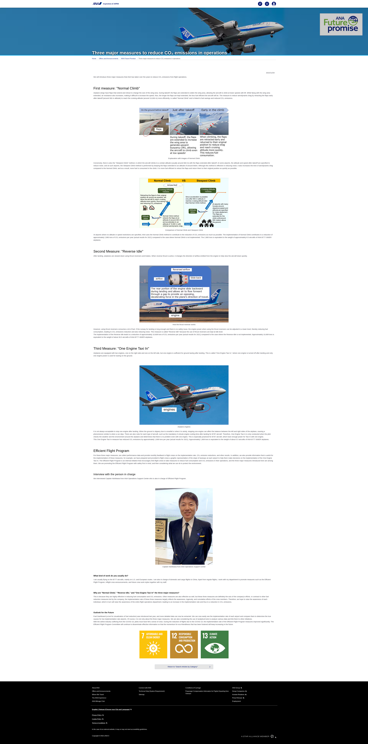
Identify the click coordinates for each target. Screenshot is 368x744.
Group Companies (238, 691)
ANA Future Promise (128, 58)
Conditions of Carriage (193, 688)
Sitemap (141, 694)
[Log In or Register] (274, 4)
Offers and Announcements (109, 58)
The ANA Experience (99, 698)
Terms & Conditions (98, 723)
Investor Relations (238, 694)
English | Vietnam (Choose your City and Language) (111, 709)
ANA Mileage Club (98, 701)
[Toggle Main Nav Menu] (267, 4)
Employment (236, 701)
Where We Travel (98, 694)
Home (94, 58)
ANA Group (236, 688)
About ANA (96, 688)
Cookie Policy (96, 719)
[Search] (260, 4)
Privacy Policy (97, 715)
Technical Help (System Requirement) (152, 691)
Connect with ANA (145, 688)
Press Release (237, 698)
